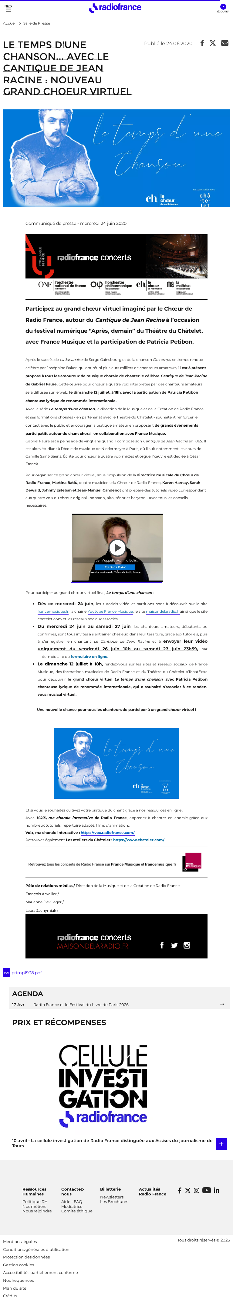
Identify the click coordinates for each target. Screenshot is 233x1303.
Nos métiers (34, 1206)
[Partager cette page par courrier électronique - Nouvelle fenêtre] (224, 43)
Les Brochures (114, 1201)
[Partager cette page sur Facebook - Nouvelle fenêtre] (202, 43)
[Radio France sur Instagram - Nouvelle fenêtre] (196, 1190)
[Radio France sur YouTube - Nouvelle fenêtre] (206, 1190)
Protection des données (26, 1257)
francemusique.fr (53, 611)
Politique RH (35, 1201)
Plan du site (14, 1288)
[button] (223, 8)
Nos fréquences (18, 1280)
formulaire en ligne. (89, 656)
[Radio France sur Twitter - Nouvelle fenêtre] (188, 1190)
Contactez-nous (72, 1191)
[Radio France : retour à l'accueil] (115, 8)
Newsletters (111, 1197)
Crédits (10, 1295)
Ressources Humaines (34, 1191)
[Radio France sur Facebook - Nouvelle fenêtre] (180, 1190)
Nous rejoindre (37, 1210)
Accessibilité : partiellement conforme (40, 1272)
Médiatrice (72, 1206)
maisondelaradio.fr (163, 611)
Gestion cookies (18, 1264)
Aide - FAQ (71, 1201)
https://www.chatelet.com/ (138, 840)
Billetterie (110, 1189)
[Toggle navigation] (8, 8)
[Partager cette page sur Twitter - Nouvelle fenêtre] (212, 43)
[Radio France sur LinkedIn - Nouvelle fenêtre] (216, 1191)
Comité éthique (77, 1210)
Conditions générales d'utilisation (36, 1249)
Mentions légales (20, 1241)
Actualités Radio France (152, 1191)
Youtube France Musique (110, 611)
